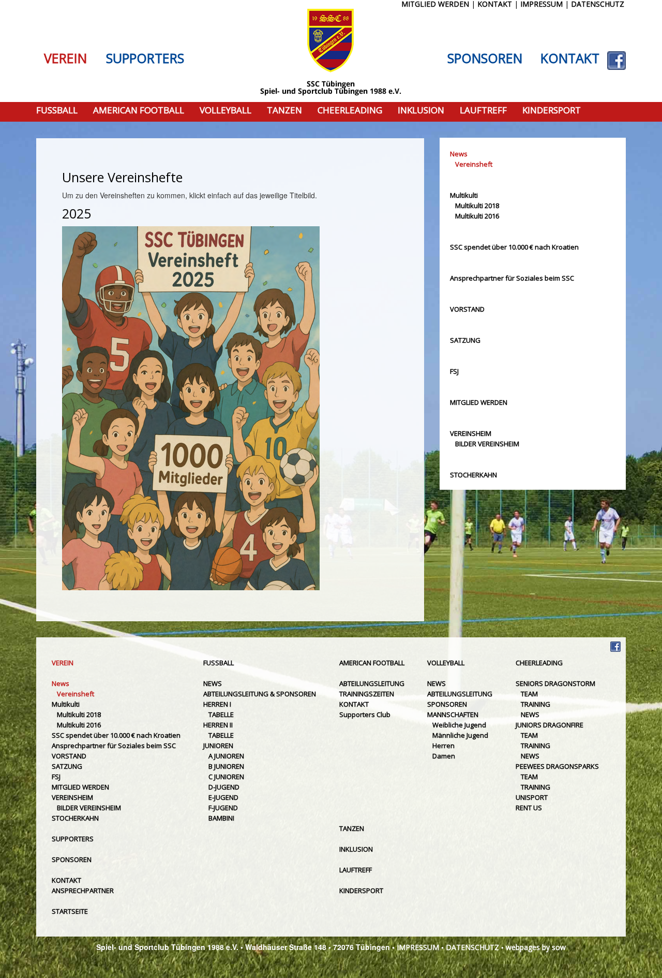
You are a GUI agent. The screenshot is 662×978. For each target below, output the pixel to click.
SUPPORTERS (145, 58)
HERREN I (217, 704)
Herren (443, 745)
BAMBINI (221, 818)
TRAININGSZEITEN (366, 693)
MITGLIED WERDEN (478, 402)
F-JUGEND (223, 807)
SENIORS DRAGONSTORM (555, 683)
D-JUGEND (223, 787)
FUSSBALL (57, 110)
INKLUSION (421, 110)
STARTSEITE (70, 911)
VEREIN (65, 58)
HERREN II (218, 724)
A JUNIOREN (226, 756)
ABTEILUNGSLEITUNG (371, 683)
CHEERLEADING (350, 110)
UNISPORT (532, 797)
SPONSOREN (484, 58)
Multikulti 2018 (477, 205)
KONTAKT (569, 58)
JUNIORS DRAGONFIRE (549, 724)
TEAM (529, 693)
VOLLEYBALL (225, 110)
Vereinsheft (473, 164)
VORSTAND (467, 309)
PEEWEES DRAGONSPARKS (557, 766)
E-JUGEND (223, 797)
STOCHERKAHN (473, 474)
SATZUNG (465, 340)
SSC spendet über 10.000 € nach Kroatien (514, 247)
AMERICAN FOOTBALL (138, 110)
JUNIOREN (218, 745)
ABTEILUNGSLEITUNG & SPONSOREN (259, 693)
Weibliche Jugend (459, 724)
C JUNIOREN (226, 776)
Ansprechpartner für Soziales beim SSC (512, 278)
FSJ (454, 371)
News (459, 153)
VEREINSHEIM (470, 433)
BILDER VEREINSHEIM (487, 443)
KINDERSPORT (551, 110)
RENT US (529, 807)
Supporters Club (364, 714)
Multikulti (464, 195)
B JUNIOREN (226, 766)
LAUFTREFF (483, 110)
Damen (443, 756)
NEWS (212, 683)
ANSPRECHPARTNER (83, 890)
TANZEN (284, 110)
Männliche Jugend (460, 735)
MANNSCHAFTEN (452, 714)
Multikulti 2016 (477, 216)
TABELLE (221, 714)
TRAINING (535, 704)
